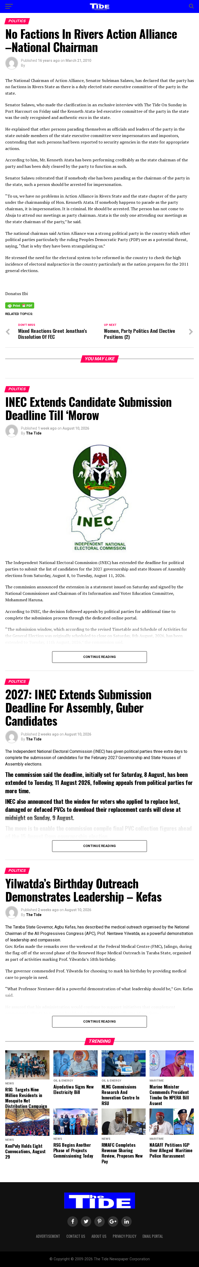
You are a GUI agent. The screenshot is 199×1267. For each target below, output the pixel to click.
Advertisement (48, 1236)
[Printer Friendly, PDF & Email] (19, 305)
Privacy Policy (124, 1236)
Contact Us (75, 1236)
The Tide (33, 433)
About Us (98, 1236)
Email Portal (153, 1236)
